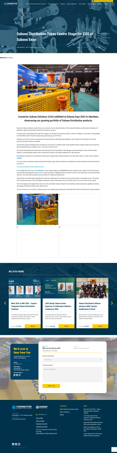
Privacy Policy (39, 418)
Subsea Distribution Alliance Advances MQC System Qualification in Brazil (90, 306)
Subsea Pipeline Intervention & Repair (36, 4)
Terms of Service (49, 433)
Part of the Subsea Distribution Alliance (103, 1)
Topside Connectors (53, 4)
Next (112, 303)
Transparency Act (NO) (41, 426)
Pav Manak (9, 57)
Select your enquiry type (48, 356)
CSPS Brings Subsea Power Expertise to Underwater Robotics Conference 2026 (58, 306)
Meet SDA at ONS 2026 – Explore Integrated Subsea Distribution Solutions (24, 306)
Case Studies (82, 4)
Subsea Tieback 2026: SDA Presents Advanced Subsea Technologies (93, 434)
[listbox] (73, 359)
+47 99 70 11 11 (42, 414)
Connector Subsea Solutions (11, 3)
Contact (106, 4)
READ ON (33, 326)
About (89, 4)
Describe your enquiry (48, 365)
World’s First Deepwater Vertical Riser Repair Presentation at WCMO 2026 (92, 429)
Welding (62, 4)
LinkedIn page (54, 189)
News (94, 4)
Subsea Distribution (72, 4)
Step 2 (50, 386)
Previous (5, 303)
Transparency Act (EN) (41, 424)
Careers (99, 4)
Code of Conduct (40, 421)
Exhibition (31, 47)
